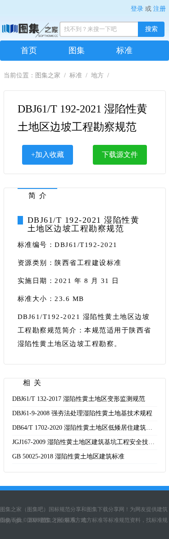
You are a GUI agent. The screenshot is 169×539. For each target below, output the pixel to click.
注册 (159, 8)
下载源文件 (120, 154)
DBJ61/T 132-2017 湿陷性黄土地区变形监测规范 (78, 398)
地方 (97, 75)
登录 (137, 8)
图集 (77, 50)
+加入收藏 (47, 154)
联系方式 (75, 520)
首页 (29, 50)
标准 (124, 50)
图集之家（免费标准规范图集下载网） (12, 29)
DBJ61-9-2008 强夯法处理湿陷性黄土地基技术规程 (82, 413)
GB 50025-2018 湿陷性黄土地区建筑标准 (68, 456)
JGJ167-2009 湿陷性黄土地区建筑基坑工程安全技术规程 (89, 442)
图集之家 (47, 75)
